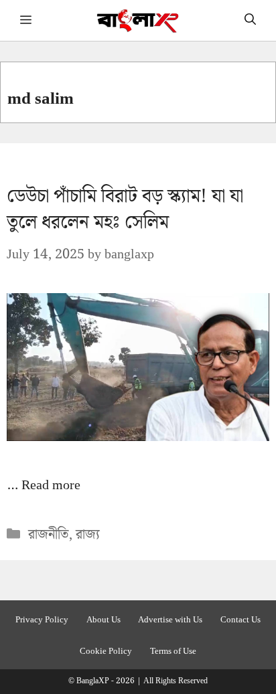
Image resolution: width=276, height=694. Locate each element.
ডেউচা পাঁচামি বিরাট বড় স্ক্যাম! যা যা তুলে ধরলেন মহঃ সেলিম (125, 209)
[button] (250, 20)
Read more (50, 485)
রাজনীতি (48, 534)
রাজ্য (88, 534)
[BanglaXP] (138, 20)
